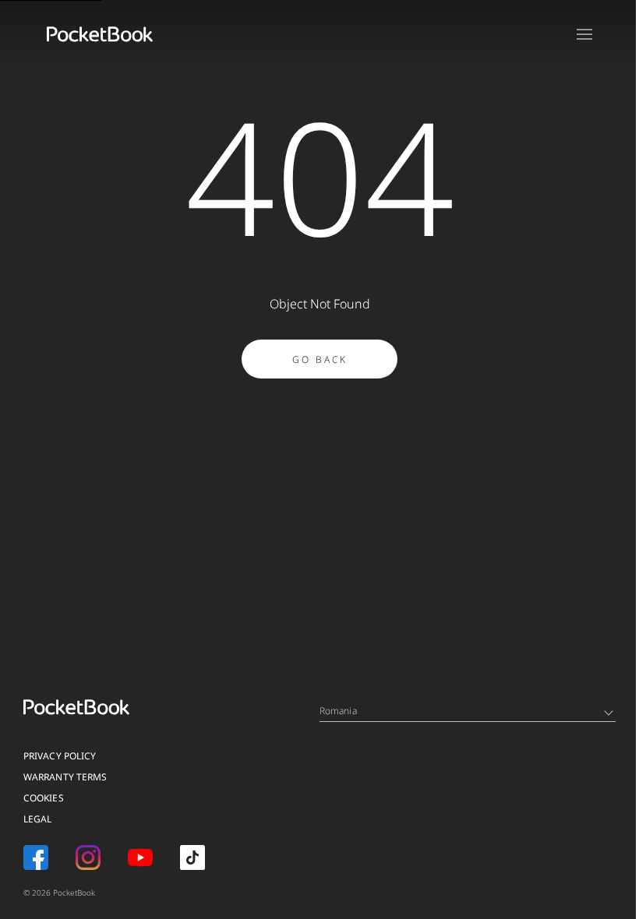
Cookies (43, 798)
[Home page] (99, 34)
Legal (37, 819)
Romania (338, 710)
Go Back (320, 359)
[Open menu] (584, 34)
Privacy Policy (59, 755)
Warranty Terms (65, 776)
